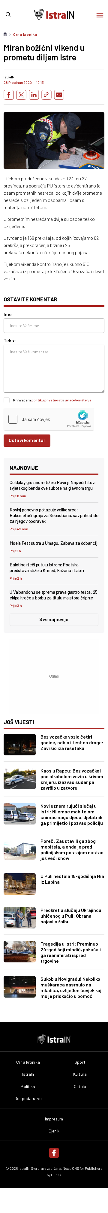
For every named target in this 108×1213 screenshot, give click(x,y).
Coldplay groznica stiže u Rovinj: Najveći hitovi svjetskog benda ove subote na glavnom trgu (52, 485)
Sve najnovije (53, 619)
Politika (28, 1086)
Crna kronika (25, 34)
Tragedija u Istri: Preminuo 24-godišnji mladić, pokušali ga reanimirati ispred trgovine (70, 952)
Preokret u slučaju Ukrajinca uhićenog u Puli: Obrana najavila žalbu (70, 915)
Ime (8, 314)
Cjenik (54, 1131)
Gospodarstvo (28, 1098)
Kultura (80, 1074)
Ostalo (80, 1086)
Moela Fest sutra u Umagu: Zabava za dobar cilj (54, 543)
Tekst (10, 340)
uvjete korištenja (78, 400)
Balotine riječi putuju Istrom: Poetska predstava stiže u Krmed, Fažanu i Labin (47, 567)
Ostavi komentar (27, 440)
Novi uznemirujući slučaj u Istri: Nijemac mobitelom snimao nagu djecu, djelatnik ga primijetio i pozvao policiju (71, 814)
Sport (80, 1062)
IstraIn (28, 1074)
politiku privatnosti (47, 400)
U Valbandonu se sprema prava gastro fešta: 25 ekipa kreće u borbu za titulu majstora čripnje (54, 594)
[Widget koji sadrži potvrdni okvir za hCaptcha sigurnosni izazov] (49, 419)
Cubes (56, 1175)
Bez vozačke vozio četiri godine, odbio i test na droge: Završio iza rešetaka (72, 742)
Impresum (54, 1119)
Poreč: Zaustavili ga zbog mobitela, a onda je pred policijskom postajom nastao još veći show (72, 849)
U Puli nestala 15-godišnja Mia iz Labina (72, 879)
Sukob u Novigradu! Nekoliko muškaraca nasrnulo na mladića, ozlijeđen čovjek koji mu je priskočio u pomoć (71, 987)
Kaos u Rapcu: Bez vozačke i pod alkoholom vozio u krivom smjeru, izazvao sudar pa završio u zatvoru (71, 779)
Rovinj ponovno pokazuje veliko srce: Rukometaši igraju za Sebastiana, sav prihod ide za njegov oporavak (54, 515)
